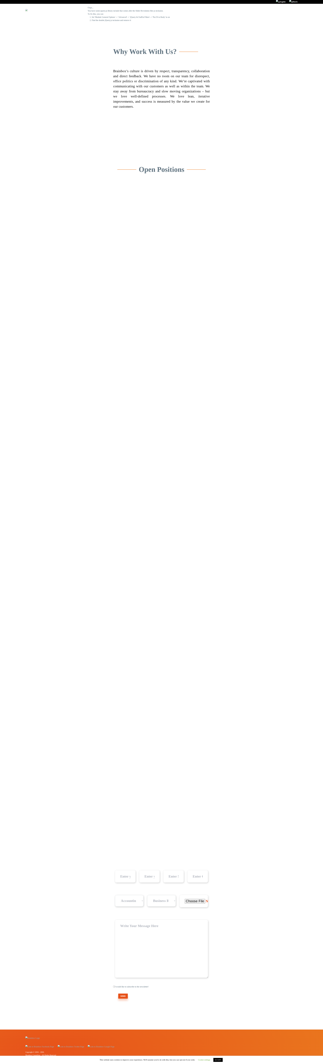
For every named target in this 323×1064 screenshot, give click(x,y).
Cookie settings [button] (204, 1060)
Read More (127, 308)
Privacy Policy (291, 10)
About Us (242, 10)
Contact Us (275, 10)
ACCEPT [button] (218, 1060)
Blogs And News (259, 10)
